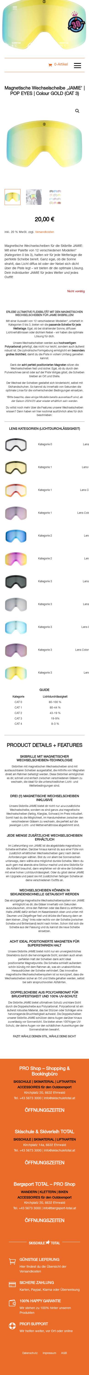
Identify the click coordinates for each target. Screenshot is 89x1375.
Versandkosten (44, 232)
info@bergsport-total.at (59, 1208)
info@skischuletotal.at (59, 1098)
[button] (77, 111)
